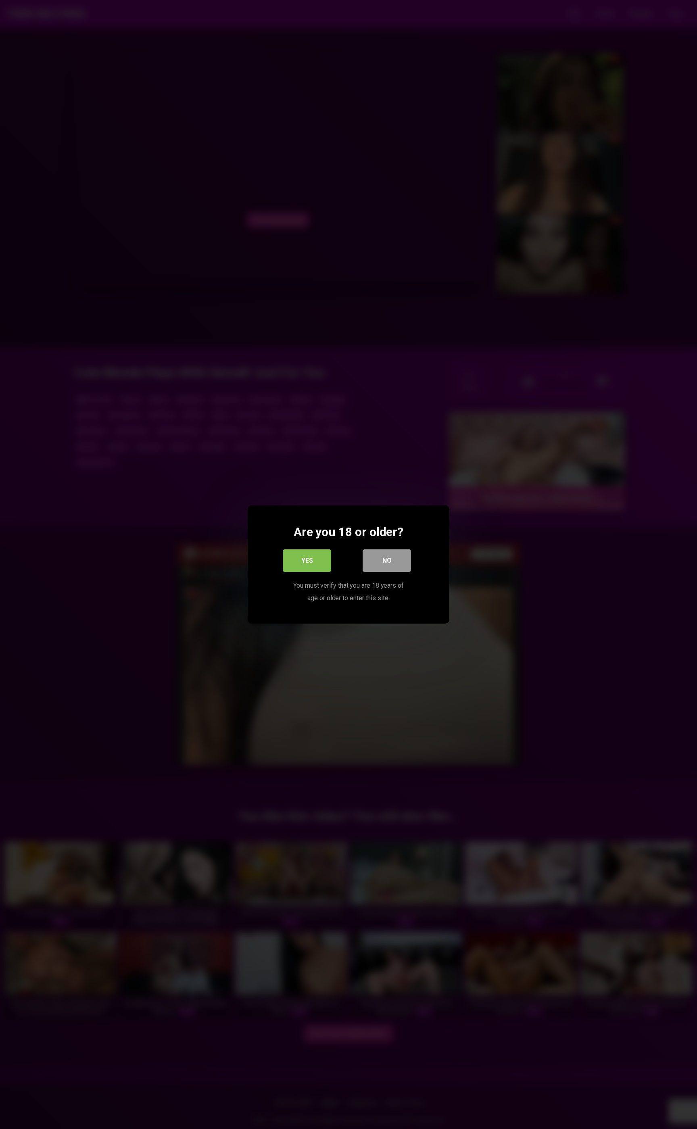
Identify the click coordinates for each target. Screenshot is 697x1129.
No (387, 560)
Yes (307, 560)
